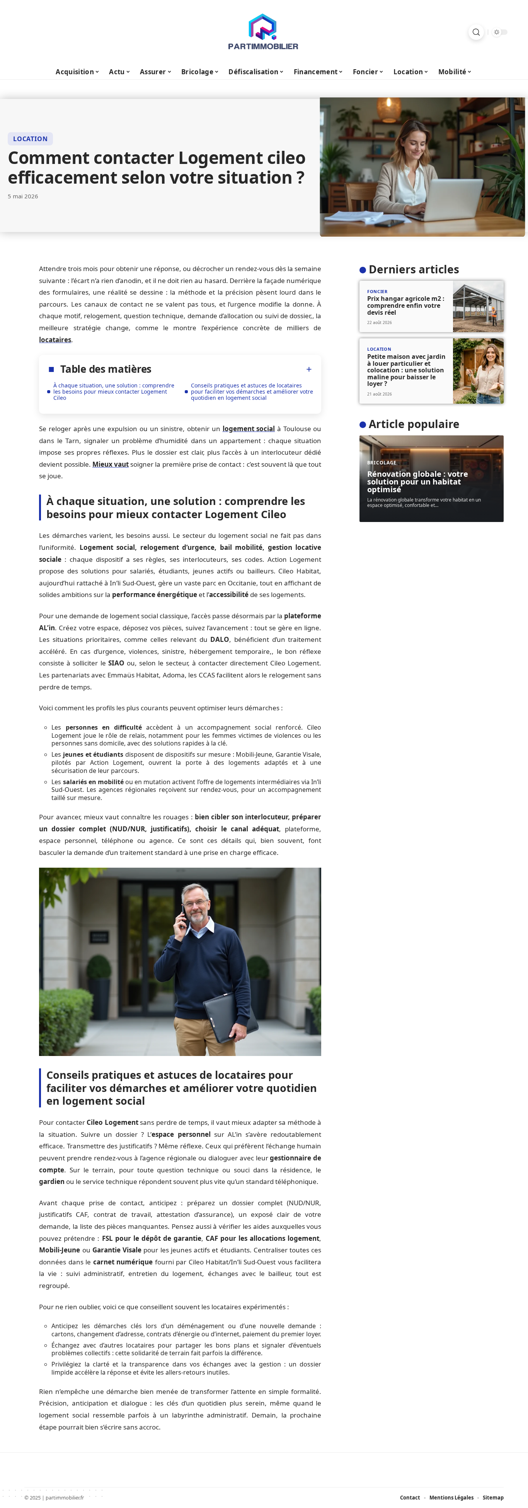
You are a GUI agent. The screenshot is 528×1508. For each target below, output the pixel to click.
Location (30, 139)
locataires (55, 339)
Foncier (377, 291)
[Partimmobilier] (264, 32)
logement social (249, 428)
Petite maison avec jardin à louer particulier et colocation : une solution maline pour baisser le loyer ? (406, 370)
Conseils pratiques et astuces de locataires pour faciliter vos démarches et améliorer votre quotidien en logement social (252, 391)
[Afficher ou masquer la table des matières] (232, 369)
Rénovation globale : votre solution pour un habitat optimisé (417, 482)
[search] (476, 32)
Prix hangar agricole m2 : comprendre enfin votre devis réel (406, 305)
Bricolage (382, 462)
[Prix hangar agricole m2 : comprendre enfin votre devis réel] (478, 307)
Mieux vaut (110, 464)
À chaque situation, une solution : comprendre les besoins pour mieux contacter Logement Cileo (113, 391)
